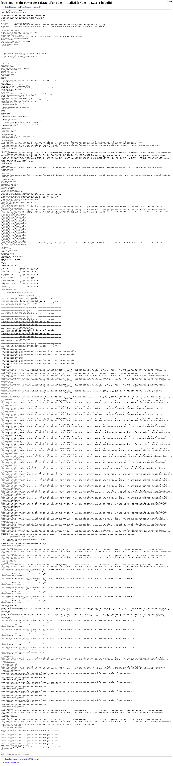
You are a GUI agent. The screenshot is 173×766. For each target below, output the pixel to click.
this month (36, 7)
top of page (13, 759)
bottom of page (15, 7)
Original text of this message (10, 762)
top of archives (26, 7)
